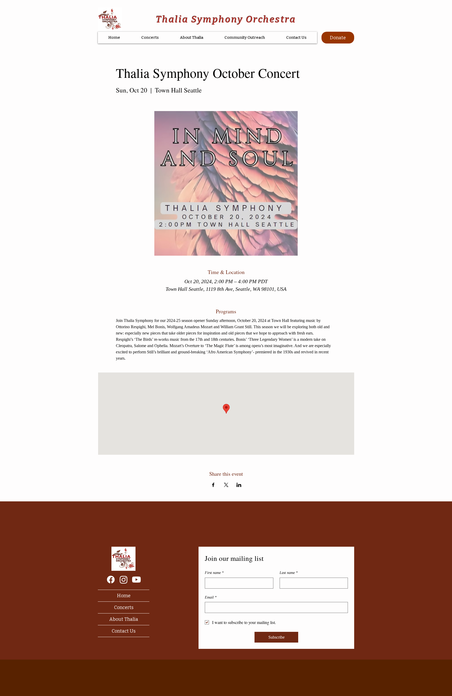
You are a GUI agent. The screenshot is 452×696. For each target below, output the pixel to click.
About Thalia (123, 619)
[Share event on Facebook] (213, 485)
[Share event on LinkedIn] (238, 485)
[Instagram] (123, 579)
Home (124, 596)
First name (214, 573)
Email (211, 597)
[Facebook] (111, 579)
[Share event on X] (226, 485)
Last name (289, 573)
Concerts (123, 607)
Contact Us (123, 631)
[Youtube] (136, 579)
